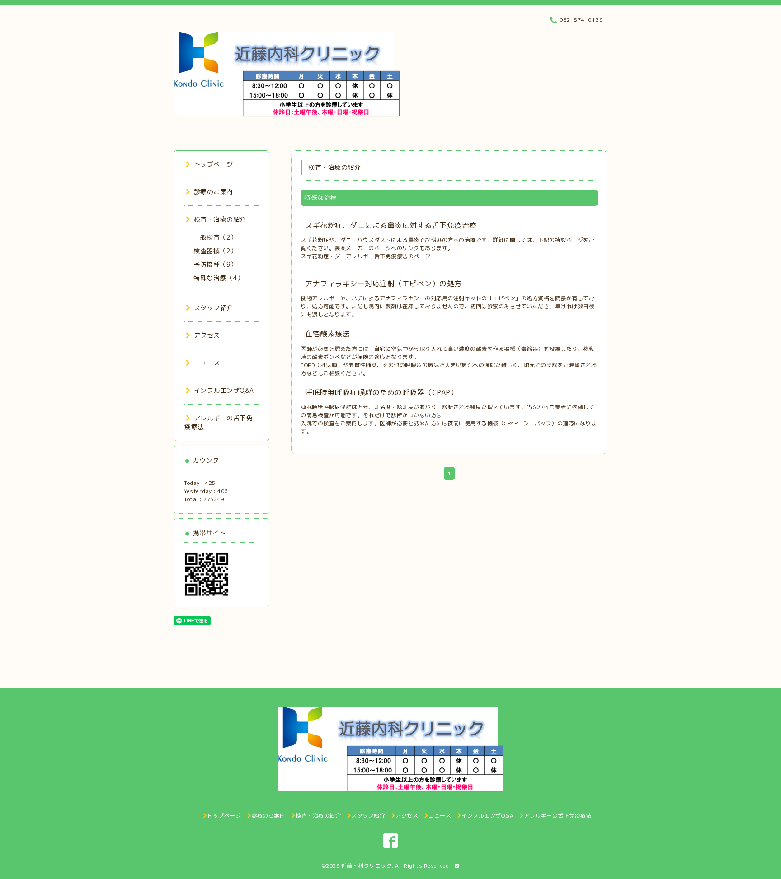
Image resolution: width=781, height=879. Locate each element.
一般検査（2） (215, 237)
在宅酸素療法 (327, 334)
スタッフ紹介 (213, 307)
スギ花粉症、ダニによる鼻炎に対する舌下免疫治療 (391, 225)
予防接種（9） (215, 264)
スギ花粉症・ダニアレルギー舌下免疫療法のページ (366, 256)
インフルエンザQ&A (224, 390)
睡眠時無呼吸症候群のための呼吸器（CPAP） (381, 392)
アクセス (207, 335)
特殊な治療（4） (218, 278)
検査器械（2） (215, 250)
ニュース (207, 362)
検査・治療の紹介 (220, 219)
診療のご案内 (213, 191)
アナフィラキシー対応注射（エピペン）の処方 (383, 283)
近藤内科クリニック (366, 866)
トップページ (213, 164)
